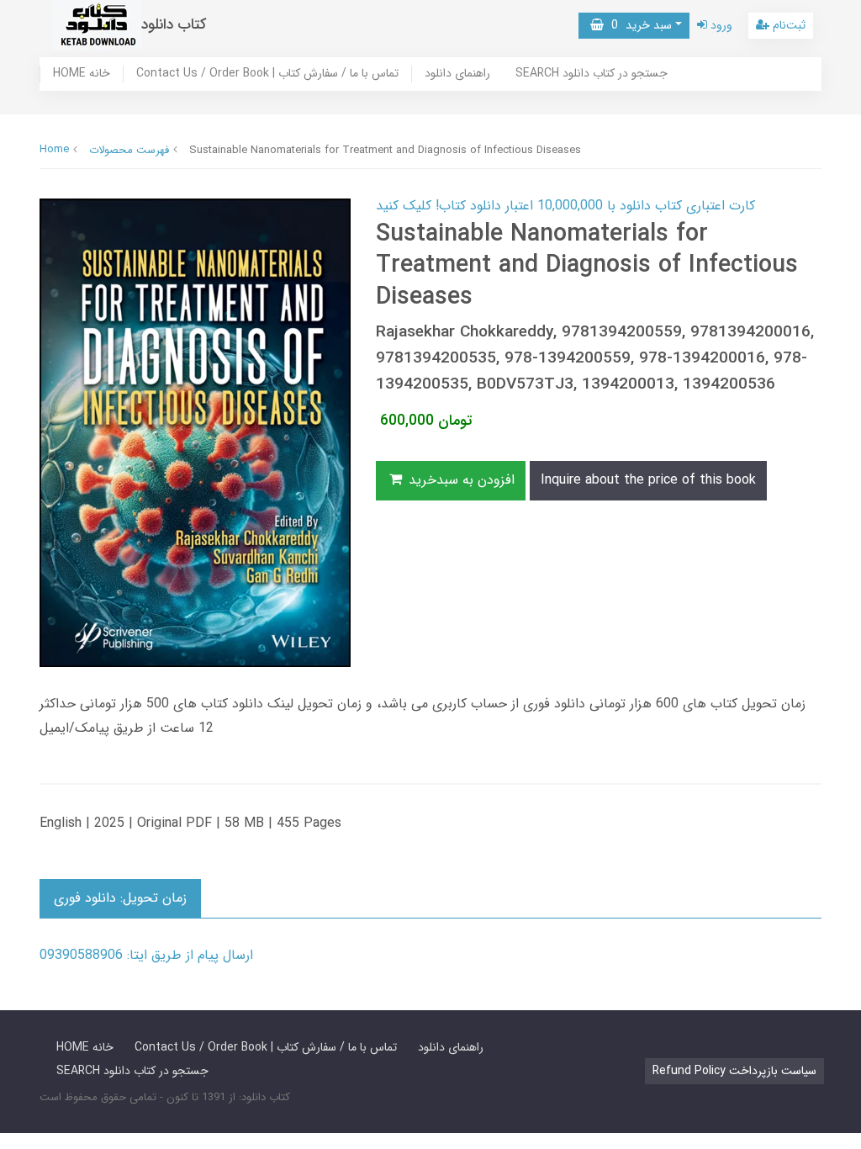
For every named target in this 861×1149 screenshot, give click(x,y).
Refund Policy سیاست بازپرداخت (734, 1071)
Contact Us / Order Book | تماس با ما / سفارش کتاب (267, 74)
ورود (719, 25)
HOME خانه (81, 74)
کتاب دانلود (174, 24)
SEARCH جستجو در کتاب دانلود (591, 74)
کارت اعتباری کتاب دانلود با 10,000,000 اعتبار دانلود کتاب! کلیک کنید (565, 205)
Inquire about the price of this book (648, 479)
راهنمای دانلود (457, 74)
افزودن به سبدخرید (459, 479)
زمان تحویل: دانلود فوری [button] (120, 897)
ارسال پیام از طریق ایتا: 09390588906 (146, 955)
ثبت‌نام (787, 25)
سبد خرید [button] (638, 25)
